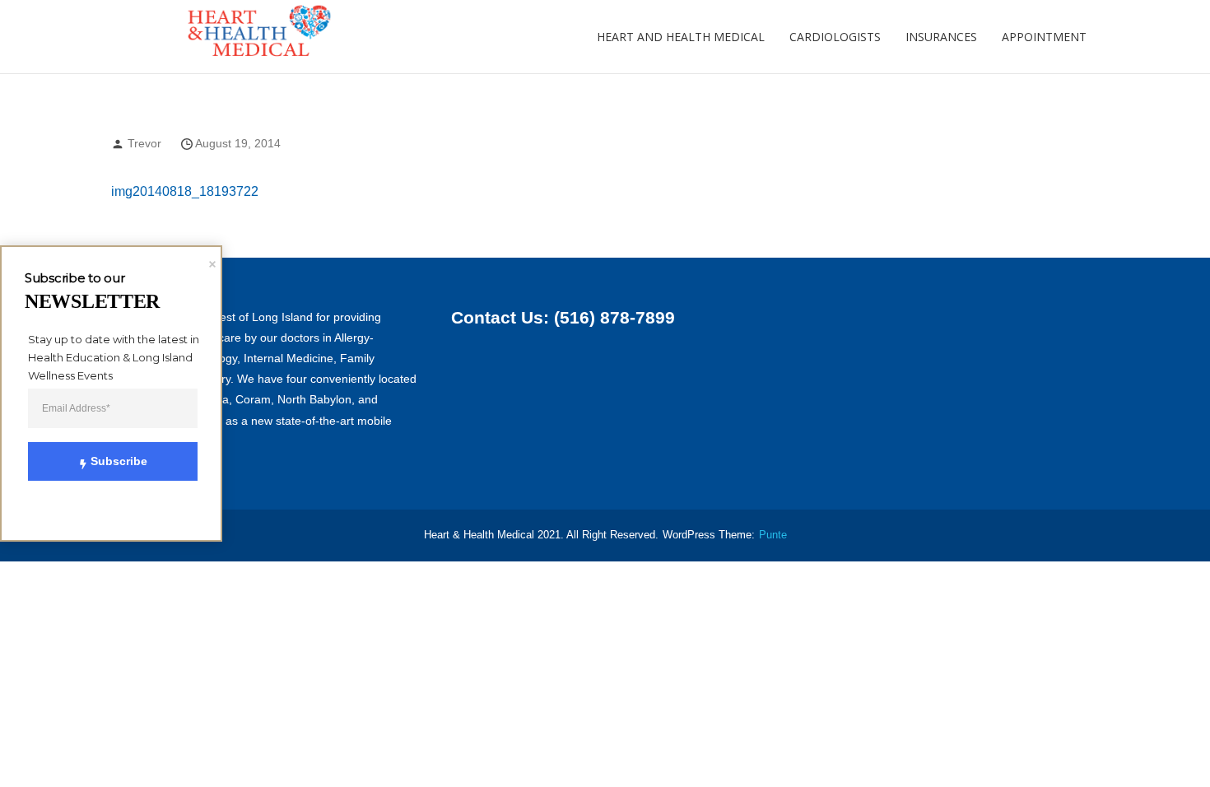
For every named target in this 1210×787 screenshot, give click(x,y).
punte (773, 535)
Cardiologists (835, 36)
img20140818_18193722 (184, 191)
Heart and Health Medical (681, 36)
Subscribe (119, 461)
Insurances (941, 36)
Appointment (1044, 36)
